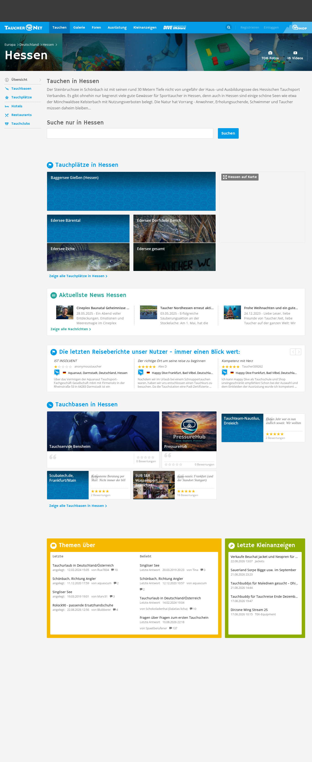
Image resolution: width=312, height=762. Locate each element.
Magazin (175, 27)
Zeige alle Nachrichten (69, 329)
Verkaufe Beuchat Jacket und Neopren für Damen (268, 556)
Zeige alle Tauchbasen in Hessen (76, 506)
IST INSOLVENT (65, 361)
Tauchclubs (20, 124)
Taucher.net (23, 27)
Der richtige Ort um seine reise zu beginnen (171, 361)
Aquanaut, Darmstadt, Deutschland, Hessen (97, 373)
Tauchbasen (21, 88)
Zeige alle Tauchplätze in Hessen (76, 276)
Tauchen (59, 27)
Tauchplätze (21, 97)
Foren (96, 27)
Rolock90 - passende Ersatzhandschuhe (83, 605)
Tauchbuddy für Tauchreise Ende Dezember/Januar (270, 596)
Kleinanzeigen (144, 27)
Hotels (16, 106)
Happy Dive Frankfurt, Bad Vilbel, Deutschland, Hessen (183, 373)
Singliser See (62, 592)
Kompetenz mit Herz (237, 361)
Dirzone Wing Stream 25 (249, 610)
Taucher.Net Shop (297, 27)
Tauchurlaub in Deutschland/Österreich (83, 565)
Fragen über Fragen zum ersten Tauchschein (174, 617)
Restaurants (21, 115)
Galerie (79, 27)
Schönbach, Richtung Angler (74, 578)
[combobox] (130, 133)
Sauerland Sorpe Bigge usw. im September (263, 570)
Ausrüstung (117, 27)
